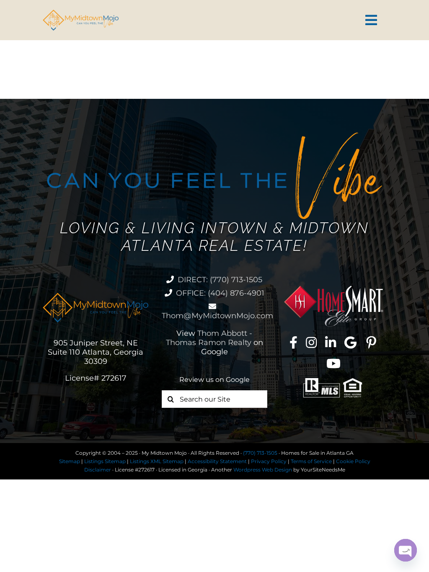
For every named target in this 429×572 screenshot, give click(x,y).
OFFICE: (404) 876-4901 (220, 293)
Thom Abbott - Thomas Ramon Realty (209, 338)
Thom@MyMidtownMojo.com (217, 315)
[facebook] (293, 342)
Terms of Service (311, 461)
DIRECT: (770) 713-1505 (220, 279)
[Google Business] (350, 342)
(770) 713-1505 (260, 453)
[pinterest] (371, 342)
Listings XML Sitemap (156, 461)
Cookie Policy (353, 461)
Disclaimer (97, 469)
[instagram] (311, 342)
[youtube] (333, 363)
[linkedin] (330, 342)
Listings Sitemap (105, 461)
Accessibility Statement (217, 461)
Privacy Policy (269, 461)
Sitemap (69, 461)
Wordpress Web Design (262, 469)
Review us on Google (214, 380)
